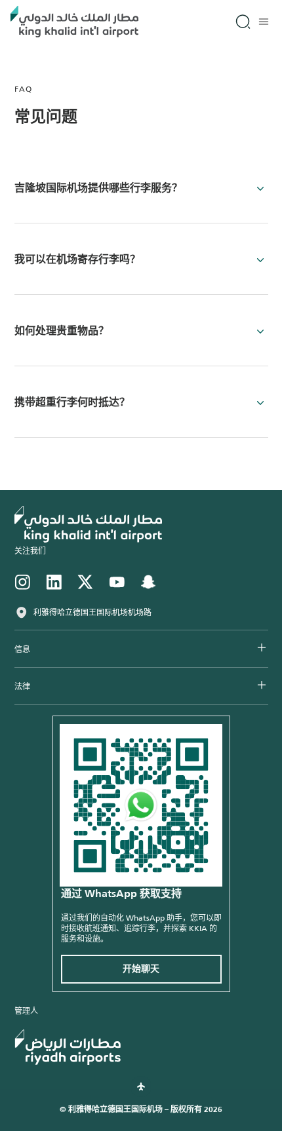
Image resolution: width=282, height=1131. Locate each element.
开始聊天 (141, 969)
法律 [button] (22, 686)
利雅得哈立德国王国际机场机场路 (92, 612)
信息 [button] (22, 649)
